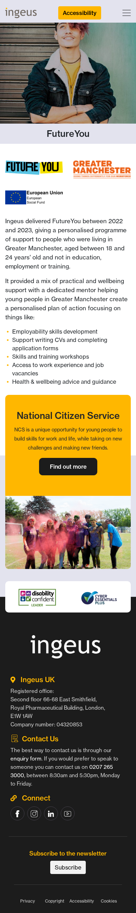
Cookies (109, 901)
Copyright (54, 901)
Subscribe (68, 867)
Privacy (27, 901)
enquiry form (25, 758)
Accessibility (81, 901)
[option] (68, 614)
